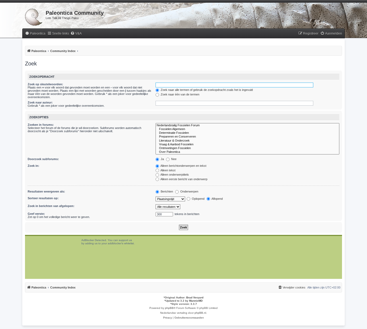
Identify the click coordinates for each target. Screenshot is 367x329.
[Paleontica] (34, 16)
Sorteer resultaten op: (43, 198)
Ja (162, 159)
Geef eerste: (36, 213)
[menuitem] (35, 33)
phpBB (169, 307)
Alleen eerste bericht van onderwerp (183, 179)
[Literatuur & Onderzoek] (247, 141)
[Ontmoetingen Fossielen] (247, 148)
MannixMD (196, 300)
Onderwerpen (188, 191)
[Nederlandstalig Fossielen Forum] (247, 125)
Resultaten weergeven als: (46, 191)
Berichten (166, 191)
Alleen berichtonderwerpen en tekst (183, 165)
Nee (173, 159)
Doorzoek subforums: (43, 159)
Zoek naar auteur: (40, 102)
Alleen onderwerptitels (174, 174)
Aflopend (217, 198)
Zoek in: (33, 165)
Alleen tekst (167, 170)
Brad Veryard (194, 297)
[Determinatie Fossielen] (247, 133)
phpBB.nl (200, 312)
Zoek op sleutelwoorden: (45, 84)
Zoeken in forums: (41, 124)
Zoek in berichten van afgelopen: (51, 206)
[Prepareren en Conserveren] (247, 137)
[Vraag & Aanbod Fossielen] (247, 144)
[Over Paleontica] (247, 152)
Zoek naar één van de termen (179, 94)
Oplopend (197, 198)
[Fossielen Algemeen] (247, 129)
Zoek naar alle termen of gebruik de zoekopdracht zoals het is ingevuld (206, 89)
